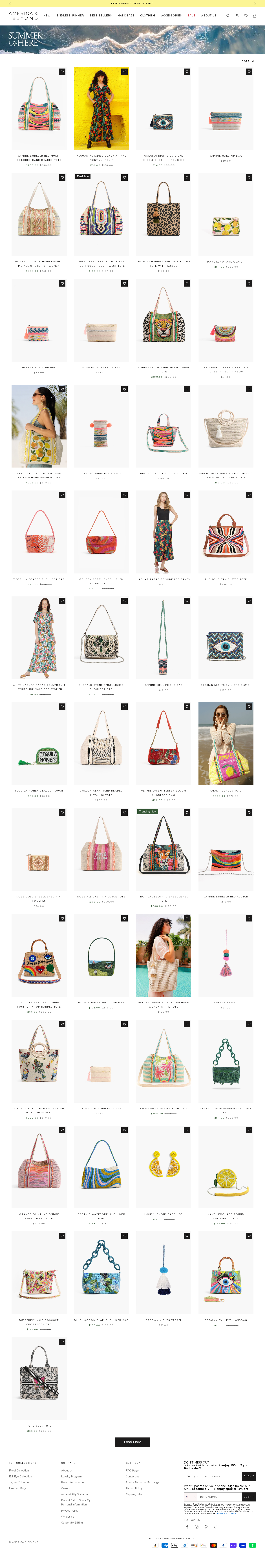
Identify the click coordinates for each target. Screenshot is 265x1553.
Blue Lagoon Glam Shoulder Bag (101, 1320)
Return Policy (134, 1489)
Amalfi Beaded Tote (226, 791)
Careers (66, 1489)
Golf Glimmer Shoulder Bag (101, 1003)
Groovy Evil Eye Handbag (226, 1320)
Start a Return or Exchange (143, 1483)
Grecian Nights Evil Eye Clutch (226, 685)
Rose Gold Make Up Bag (101, 368)
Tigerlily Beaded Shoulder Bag (39, 579)
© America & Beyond (24, 1542)
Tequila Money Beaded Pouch (39, 791)
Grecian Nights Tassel (163, 1320)
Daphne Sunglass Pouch (101, 473)
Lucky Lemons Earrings (163, 1214)
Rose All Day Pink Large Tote (101, 897)
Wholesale (67, 1517)
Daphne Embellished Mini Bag (163, 473)
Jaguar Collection (19, 1483)
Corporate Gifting (72, 1523)
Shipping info (134, 1495)
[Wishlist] (246, 15)
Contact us (132, 1477)
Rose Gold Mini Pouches (101, 1109)
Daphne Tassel (226, 1003)
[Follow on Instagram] (197, 1527)
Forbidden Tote (39, 1426)
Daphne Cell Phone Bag (164, 685)
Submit (249, 1476)
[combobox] (190, 1497)
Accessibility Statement (75, 1495)
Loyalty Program (71, 1477)
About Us (67, 1471)
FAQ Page (132, 1471)
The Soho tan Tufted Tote (226, 579)
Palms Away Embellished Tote (163, 1109)
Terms (233, 1513)
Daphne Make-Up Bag (225, 156)
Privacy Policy (69, 1511)
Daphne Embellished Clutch (226, 897)
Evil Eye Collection (20, 1477)
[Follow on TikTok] (215, 1527)
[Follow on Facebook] (187, 1527)
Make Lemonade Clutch (225, 262)
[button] (228, 15)
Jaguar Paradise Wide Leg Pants (163, 579)
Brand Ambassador (73, 1483)
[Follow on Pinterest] (206, 1527)
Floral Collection (19, 1471)
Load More (132, 1442)
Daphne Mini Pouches (39, 368)
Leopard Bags (17, 1489)
